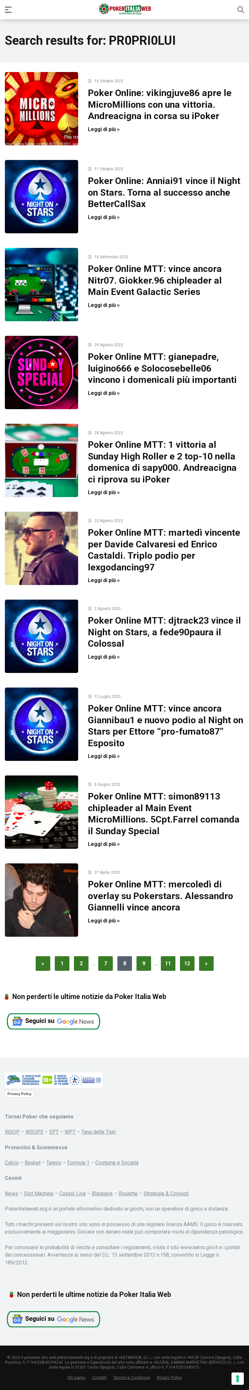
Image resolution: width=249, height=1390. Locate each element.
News (11, 1193)
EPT (54, 1132)
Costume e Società (116, 1163)
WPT (70, 1132)
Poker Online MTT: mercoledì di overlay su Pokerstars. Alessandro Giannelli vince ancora (160, 896)
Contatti (99, 1377)
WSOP (12, 1132)
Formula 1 (78, 1163)
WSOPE (34, 1132)
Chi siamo (76, 1377)
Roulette (128, 1193)
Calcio (12, 1163)
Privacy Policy (19, 1093)
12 (187, 963)
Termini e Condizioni (131, 1377)
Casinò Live (72, 1193)
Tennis (53, 1163)
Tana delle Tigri (98, 1132)
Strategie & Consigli (166, 1193)
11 (168, 963)
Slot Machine (38, 1193)
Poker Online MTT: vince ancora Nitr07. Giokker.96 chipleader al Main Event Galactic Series (155, 280)
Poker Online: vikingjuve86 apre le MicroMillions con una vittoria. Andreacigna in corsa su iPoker (159, 104)
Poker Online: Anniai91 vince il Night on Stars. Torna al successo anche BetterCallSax (164, 192)
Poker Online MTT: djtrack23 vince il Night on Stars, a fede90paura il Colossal (164, 632)
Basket (33, 1163)
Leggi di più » (104, 129)
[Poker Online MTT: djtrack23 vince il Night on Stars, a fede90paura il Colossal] (41, 636)
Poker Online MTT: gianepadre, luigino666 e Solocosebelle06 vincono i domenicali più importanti (162, 368)
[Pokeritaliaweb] (125, 9)
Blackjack (102, 1193)
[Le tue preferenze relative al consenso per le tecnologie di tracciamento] (237, 1378)
